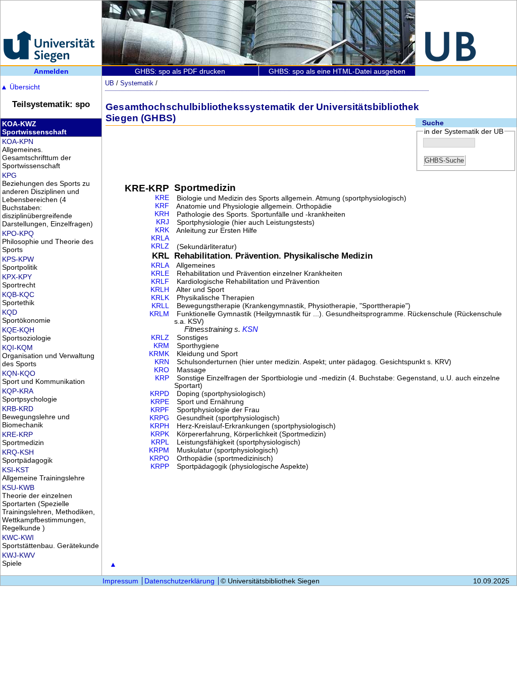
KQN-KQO (18, 373)
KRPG (159, 418)
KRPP (159, 466)
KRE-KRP (17, 434)
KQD (9, 312)
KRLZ (160, 246)
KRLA (160, 238)
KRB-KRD (17, 409)
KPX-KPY (17, 277)
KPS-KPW (18, 259)
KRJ (162, 222)
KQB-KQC (18, 294)
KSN (250, 329)
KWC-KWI (18, 537)
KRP (162, 378)
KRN (161, 362)
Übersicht (20, 87)
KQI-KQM (17, 347)
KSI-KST (15, 470)
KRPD (159, 394)
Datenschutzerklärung (179, 581)
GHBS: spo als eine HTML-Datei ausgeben (337, 71)
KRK (162, 230)
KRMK (159, 354)
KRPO (159, 458)
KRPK (159, 434)
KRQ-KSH (18, 452)
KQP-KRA (17, 391)
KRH (161, 214)
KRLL (160, 306)
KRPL (160, 442)
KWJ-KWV (18, 555)
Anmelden (51, 71)
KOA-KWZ (19, 124)
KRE (162, 198)
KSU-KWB (18, 487)
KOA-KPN (17, 141)
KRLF (160, 281)
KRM (161, 346)
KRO (161, 370)
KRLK (160, 298)
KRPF (159, 410)
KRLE (160, 273)
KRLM (159, 314)
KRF (162, 206)
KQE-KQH (18, 330)
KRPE (159, 402)
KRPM (159, 450)
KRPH (159, 426)
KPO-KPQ (18, 233)
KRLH (159, 289)
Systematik (136, 83)
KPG (9, 175)
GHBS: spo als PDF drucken (180, 71)
